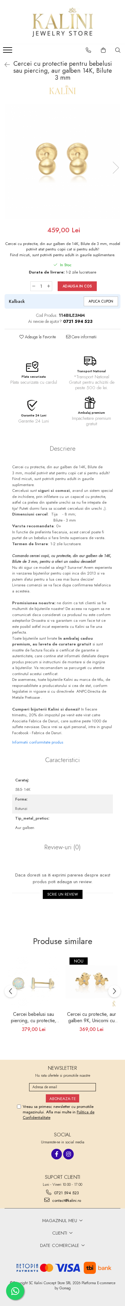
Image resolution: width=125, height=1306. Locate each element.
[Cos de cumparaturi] (103, 50)
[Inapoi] (4, 65)
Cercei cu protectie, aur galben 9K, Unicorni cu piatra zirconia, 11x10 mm (91, 1018)
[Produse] (8, 51)
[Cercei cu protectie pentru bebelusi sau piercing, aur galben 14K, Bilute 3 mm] (62, 161)
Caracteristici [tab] (62, 759)
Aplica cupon (101, 301)
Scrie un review (62, 894)
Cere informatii (83, 337)
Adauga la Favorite (40, 337)
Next (115, 167)
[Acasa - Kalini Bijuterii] (62, 22)
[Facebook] (56, 1154)
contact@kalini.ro (66, 1200)
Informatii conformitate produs (37, 742)
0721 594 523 (66, 1193)
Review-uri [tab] (62, 847)
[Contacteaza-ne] (89, 50)
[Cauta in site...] (118, 50)
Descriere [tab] (63, 448)
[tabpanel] (62, 161)
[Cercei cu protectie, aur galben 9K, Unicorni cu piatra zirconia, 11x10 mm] (91, 982)
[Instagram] (68, 1154)
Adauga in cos (77, 286)
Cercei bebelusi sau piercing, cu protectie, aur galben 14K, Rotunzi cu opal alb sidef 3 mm (33, 1018)
